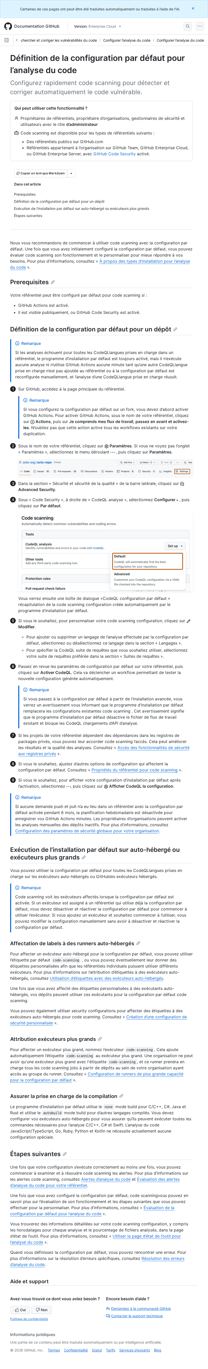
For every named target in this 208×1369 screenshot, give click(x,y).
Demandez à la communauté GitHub (141, 1308)
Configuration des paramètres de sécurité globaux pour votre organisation (87, 830)
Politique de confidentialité (29, 1319)
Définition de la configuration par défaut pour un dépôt (90, 329)
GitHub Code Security (114, 153)
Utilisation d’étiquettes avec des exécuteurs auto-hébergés (106, 978)
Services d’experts (134, 1350)
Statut (97, 1350)
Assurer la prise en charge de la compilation (63, 1096)
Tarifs (110, 1350)
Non (44, 1310)
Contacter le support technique (137, 1316)
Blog (157, 1350)
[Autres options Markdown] (71, 173)
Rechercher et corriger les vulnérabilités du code (56, 40)
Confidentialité (76, 1350)
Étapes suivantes (35, 1154)
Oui (23, 1310)
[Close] (193, 8)
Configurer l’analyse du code (126, 40)
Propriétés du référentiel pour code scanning (135, 769)
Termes (54, 1350)
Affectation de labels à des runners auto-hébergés (72, 943)
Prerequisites (29, 282)
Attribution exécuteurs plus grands (53, 1039)
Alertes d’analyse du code (106, 1179)
